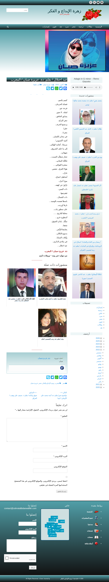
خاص (100, 313)
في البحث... (57, 525)
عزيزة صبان (34, 383)
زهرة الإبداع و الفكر (64, 11)
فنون (54, 27)
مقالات (89, 27)
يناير (100, 381)
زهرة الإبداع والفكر (48, 383)
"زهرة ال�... (52, 528)
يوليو (99, 364)
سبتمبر (99, 361)
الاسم (64, 446)
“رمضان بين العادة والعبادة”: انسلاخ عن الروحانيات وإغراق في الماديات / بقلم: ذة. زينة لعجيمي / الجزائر (87, 246)
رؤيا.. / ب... (57, 528)
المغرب (57, 383)
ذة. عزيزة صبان (48, 84)
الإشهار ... (60, 522)
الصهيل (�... (55, 532)
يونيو (99, 367)
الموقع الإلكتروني (60, 466)
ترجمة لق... (61, 538)
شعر (73, 27)
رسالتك (33, 538)
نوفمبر (99, 355)
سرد (67, 27)
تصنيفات (90, 531)
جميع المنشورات (87, 518)
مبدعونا (90, 524)
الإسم (33, 520)
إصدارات (45, 27)
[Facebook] (62, 368)
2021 (98, 384)
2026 (98, 338)
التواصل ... (62, 526)
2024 (98, 344)
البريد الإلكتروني (60, 456)
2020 (98, 387)
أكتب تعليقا (36, 84)
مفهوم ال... (56, 515)
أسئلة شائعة (89, 543)
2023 (98, 347)
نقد (61, 27)
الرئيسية (98, 27)
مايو (100, 370)
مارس (99, 376)
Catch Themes (55, 578)
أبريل (99, 373)
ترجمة (81, 27)
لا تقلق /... (50, 518)
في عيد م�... (47, 537)
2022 (98, 350)
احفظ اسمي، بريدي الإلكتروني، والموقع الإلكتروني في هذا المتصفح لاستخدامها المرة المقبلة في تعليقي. (40, 483)
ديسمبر (98, 353)
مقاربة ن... (53, 522)
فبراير (99, 378)
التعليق (64, 416)
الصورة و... (48, 514)
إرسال (33, 567)
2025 (98, 341)
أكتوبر (99, 358)
